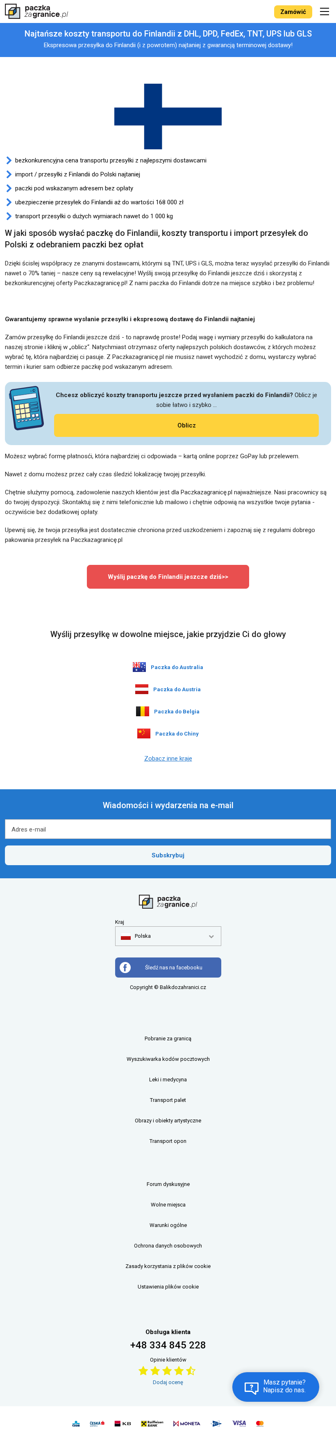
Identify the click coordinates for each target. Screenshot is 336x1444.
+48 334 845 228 (168, 1345)
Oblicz (186, 425)
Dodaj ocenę (168, 1382)
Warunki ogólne (168, 1225)
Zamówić (293, 12)
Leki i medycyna (168, 1079)
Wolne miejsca (168, 1205)
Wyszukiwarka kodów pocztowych (168, 1059)
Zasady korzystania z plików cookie (168, 1266)
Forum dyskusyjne (168, 1184)
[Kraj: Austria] (141, 689)
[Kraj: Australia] (139, 667)
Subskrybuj (168, 855)
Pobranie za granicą (168, 1038)
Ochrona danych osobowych (168, 1246)
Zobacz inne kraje (168, 758)
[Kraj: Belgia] (142, 711)
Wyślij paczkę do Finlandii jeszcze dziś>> (168, 576)
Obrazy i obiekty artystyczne (168, 1120)
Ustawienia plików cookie (168, 1287)
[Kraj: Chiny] (143, 733)
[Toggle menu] (326, 11)
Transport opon (168, 1141)
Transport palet (168, 1100)
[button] (136, 936)
